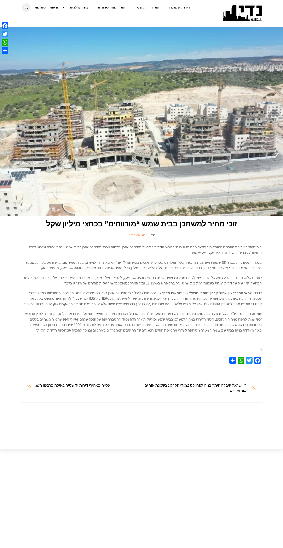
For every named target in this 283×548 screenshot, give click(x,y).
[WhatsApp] (5, 42)
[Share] (5, 50)
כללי (152, 235)
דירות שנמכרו (179, 7)
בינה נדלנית (79, 7)
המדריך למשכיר (147, 7)
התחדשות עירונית (111, 7)
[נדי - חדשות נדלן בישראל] (242, 18)
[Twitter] (5, 34)
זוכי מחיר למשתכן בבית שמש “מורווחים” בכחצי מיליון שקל (141, 224)
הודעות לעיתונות (47, 7)
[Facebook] (5, 26)
